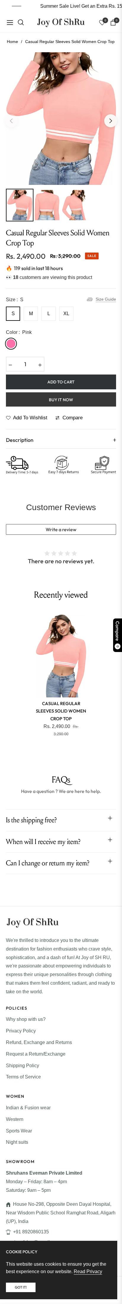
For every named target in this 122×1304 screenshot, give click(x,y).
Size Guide (106, 299)
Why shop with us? (26, 1019)
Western (14, 1119)
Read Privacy (88, 1271)
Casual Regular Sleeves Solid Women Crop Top (61, 711)
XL (66, 313)
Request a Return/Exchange (35, 1053)
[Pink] (11, 343)
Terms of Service (23, 1076)
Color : (19, 332)
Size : (14, 299)
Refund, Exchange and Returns (39, 1042)
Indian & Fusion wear (28, 1107)
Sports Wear (19, 1130)
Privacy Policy (21, 1030)
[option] (61, 118)
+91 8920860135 (31, 1231)
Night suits (17, 1142)
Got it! (21, 1287)
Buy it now (61, 399)
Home (12, 41)
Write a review (61, 529)
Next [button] (110, 120)
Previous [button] (11, 120)
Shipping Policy (22, 1065)
